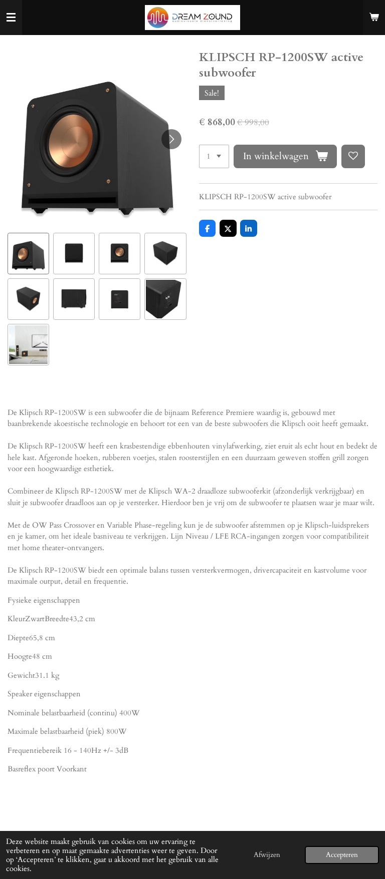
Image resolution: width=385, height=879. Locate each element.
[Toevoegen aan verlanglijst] (353, 156)
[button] (28, 253)
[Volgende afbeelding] (171, 139)
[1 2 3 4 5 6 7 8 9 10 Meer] (214, 156)
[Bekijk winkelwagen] (374, 17)
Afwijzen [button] (267, 854)
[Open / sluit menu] (11, 17)
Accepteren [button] (342, 854)
